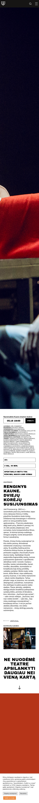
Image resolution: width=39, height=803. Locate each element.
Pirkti (30, 421)
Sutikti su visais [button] (10, 798)
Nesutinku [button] (23, 793)
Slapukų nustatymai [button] (10, 793)
